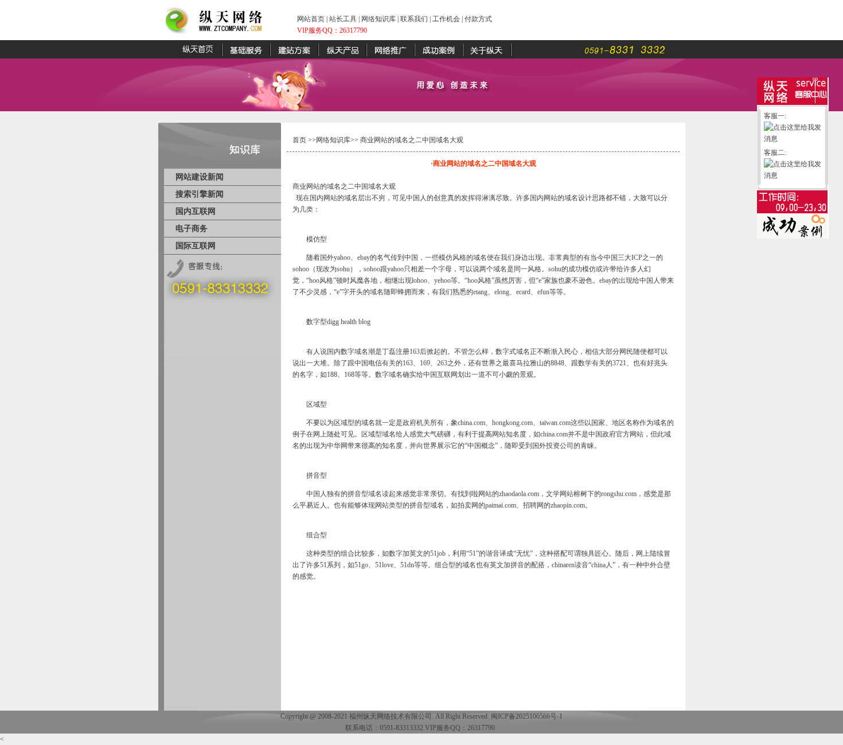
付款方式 (478, 19)
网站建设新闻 (199, 177)
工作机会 (446, 19)
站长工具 (343, 19)
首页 (299, 140)
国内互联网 (195, 211)
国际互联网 (195, 245)
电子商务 (191, 228)
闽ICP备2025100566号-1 (527, 716)
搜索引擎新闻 (199, 194)
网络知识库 (378, 19)
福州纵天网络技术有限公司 (390, 716)
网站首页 (311, 19)
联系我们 (414, 19)
